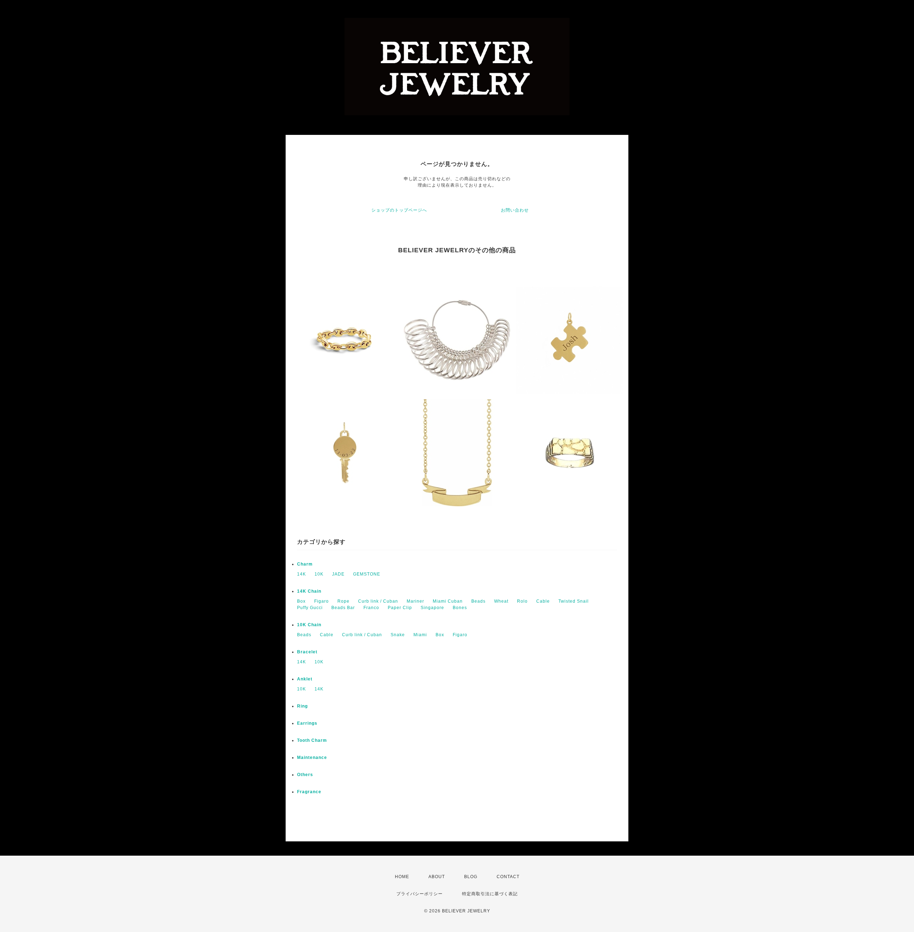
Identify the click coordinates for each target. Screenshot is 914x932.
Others (305, 774)
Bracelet (307, 651)
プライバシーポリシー (419, 893)
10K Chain (309, 624)
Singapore (432, 607)
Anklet (304, 679)
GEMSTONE (366, 574)
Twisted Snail (573, 601)
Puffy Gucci (310, 607)
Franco (371, 607)
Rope (343, 601)
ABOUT (436, 876)
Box (301, 601)
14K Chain (309, 591)
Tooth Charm (312, 740)
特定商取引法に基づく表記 (490, 893)
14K (301, 574)
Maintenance (312, 757)
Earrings (307, 723)
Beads (478, 601)
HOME (402, 876)
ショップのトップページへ (399, 210)
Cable (543, 601)
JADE (338, 574)
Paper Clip (400, 607)
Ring (302, 706)
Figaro (321, 601)
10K (319, 574)
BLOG (470, 876)
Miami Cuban (448, 601)
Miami (420, 634)
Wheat (501, 601)
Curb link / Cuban (378, 601)
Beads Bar (343, 607)
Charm (305, 564)
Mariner (415, 601)
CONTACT (508, 876)
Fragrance (309, 791)
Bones (460, 607)
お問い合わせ (515, 210)
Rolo (522, 601)
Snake (398, 634)
